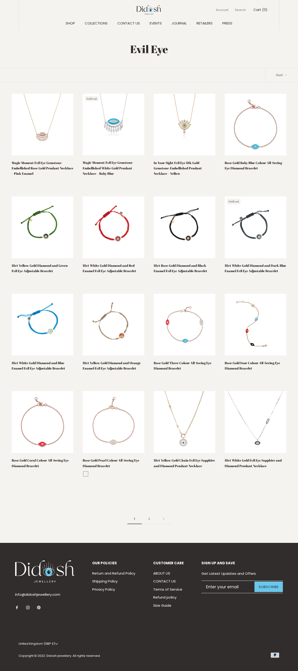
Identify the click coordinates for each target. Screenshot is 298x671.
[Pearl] (92, 474)
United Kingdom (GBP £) (37, 643)
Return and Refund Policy (113, 573)
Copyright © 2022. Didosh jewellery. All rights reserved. (60, 656)
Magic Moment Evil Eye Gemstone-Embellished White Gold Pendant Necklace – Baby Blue (108, 167)
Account (222, 10)
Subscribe (269, 586)
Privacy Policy (103, 589)
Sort (280, 74)
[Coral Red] (86, 474)
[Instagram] (28, 607)
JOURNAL (179, 23)
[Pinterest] (39, 607)
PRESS (227, 23)
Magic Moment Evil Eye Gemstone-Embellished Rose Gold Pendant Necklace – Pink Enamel (42, 168)
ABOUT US (161, 573)
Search (240, 10)
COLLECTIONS (96, 23)
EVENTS (156, 23)
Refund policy (164, 597)
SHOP (70, 23)
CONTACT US (128, 23)
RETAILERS (204, 23)
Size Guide (162, 605)
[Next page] (163, 519)
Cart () (260, 9)
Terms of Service (167, 589)
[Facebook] (17, 607)
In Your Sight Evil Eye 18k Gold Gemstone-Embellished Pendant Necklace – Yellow (178, 168)
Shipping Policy (105, 581)
